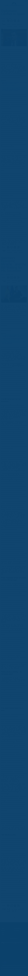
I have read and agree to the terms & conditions (14, 503)
